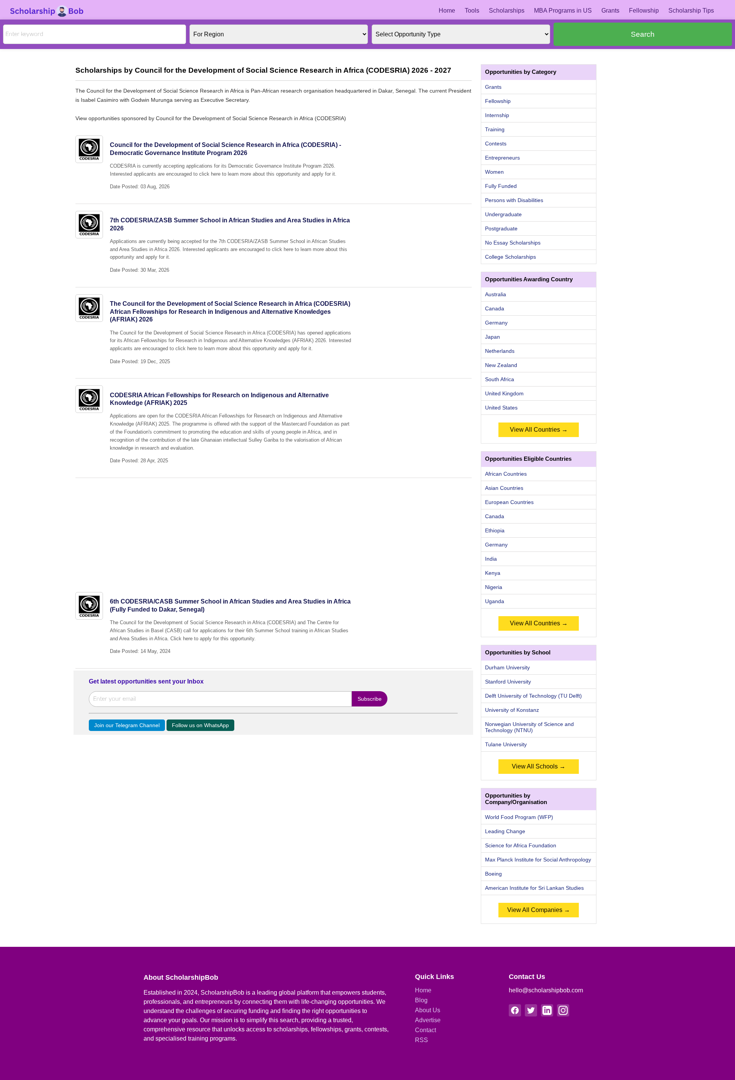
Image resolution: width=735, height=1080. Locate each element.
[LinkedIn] (547, 1010)
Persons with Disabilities (514, 200)
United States (501, 408)
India (491, 559)
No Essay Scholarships (513, 243)
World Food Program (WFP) (519, 817)
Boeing (493, 874)
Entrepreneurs (502, 158)
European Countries (509, 502)
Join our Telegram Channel (127, 725)
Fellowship (644, 10)
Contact (425, 1030)
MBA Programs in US (563, 10)
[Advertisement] (273, 531)
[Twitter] (531, 1010)
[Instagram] (563, 1010)
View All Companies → (538, 910)
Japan (492, 337)
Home (447, 10)
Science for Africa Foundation (520, 845)
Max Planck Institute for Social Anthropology (538, 859)
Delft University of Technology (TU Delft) (533, 696)
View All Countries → (539, 429)
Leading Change (505, 831)
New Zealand (501, 365)
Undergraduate (503, 214)
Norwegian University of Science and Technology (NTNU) (529, 727)
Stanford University (508, 682)
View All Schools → (538, 766)
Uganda (494, 601)
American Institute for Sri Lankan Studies (534, 888)
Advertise (428, 1020)
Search (643, 34)
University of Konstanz (512, 710)
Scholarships (506, 10)
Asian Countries (504, 488)
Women (494, 172)
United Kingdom (504, 393)
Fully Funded (501, 186)
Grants (610, 10)
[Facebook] (515, 1010)
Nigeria (493, 587)
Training (495, 129)
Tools (472, 10)
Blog (421, 1000)
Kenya (492, 573)
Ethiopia (495, 530)
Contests (495, 143)
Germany (496, 323)
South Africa (499, 379)
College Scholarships (510, 257)
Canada (494, 308)
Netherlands (499, 351)
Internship (497, 115)
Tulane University (506, 744)
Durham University (507, 667)
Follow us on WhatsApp (200, 725)
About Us (427, 1010)
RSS (421, 1040)
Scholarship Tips (691, 10)
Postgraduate (501, 228)
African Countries (506, 474)
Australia (495, 294)
